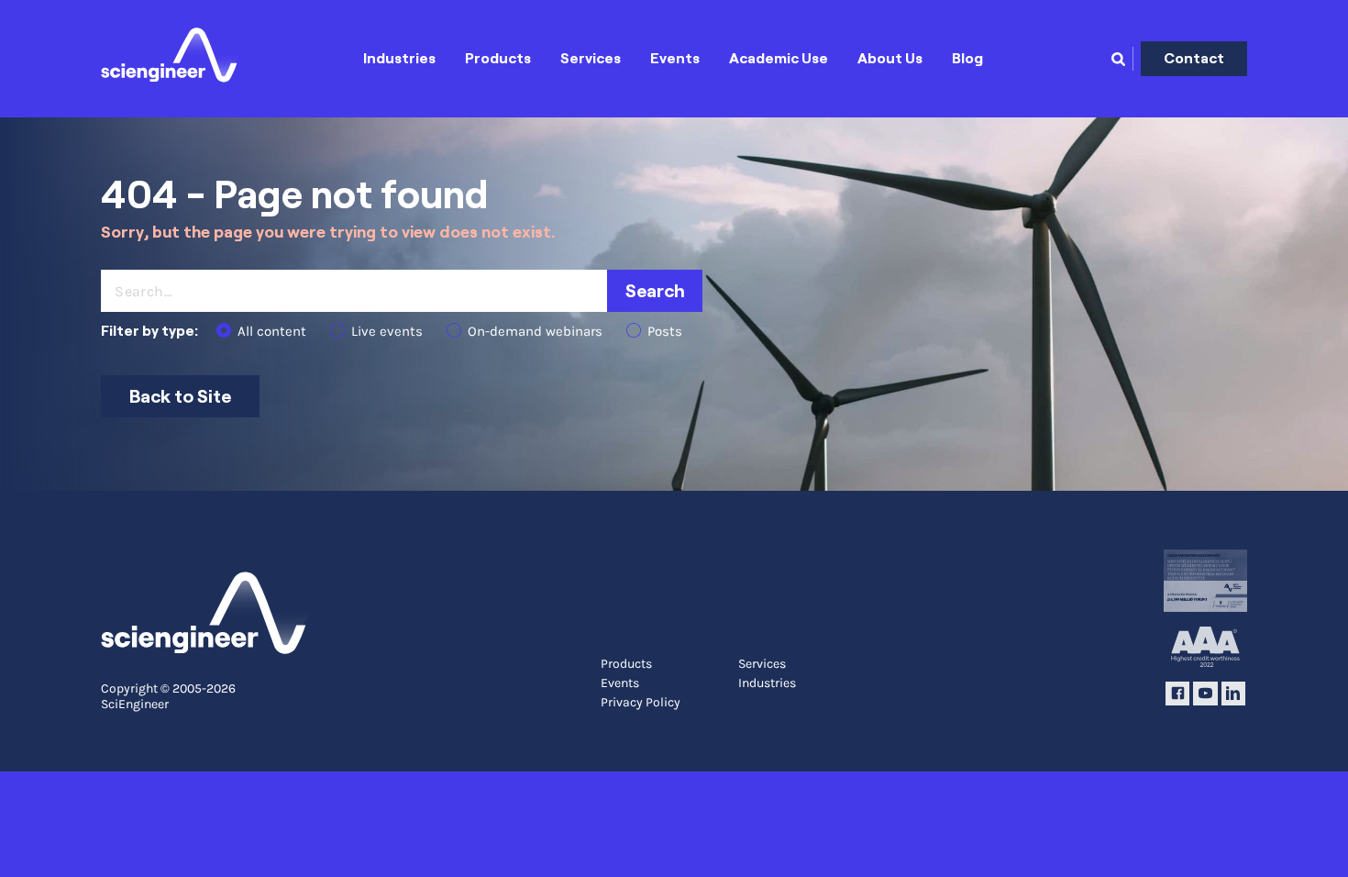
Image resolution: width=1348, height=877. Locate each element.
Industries (399, 58)
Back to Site (180, 396)
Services (590, 58)
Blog (967, 58)
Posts (664, 331)
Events (675, 58)
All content (272, 331)
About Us (890, 58)
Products (498, 58)
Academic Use (778, 58)
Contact (1194, 58)
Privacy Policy (640, 702)
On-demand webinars (535, 331)
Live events (387, 331)
